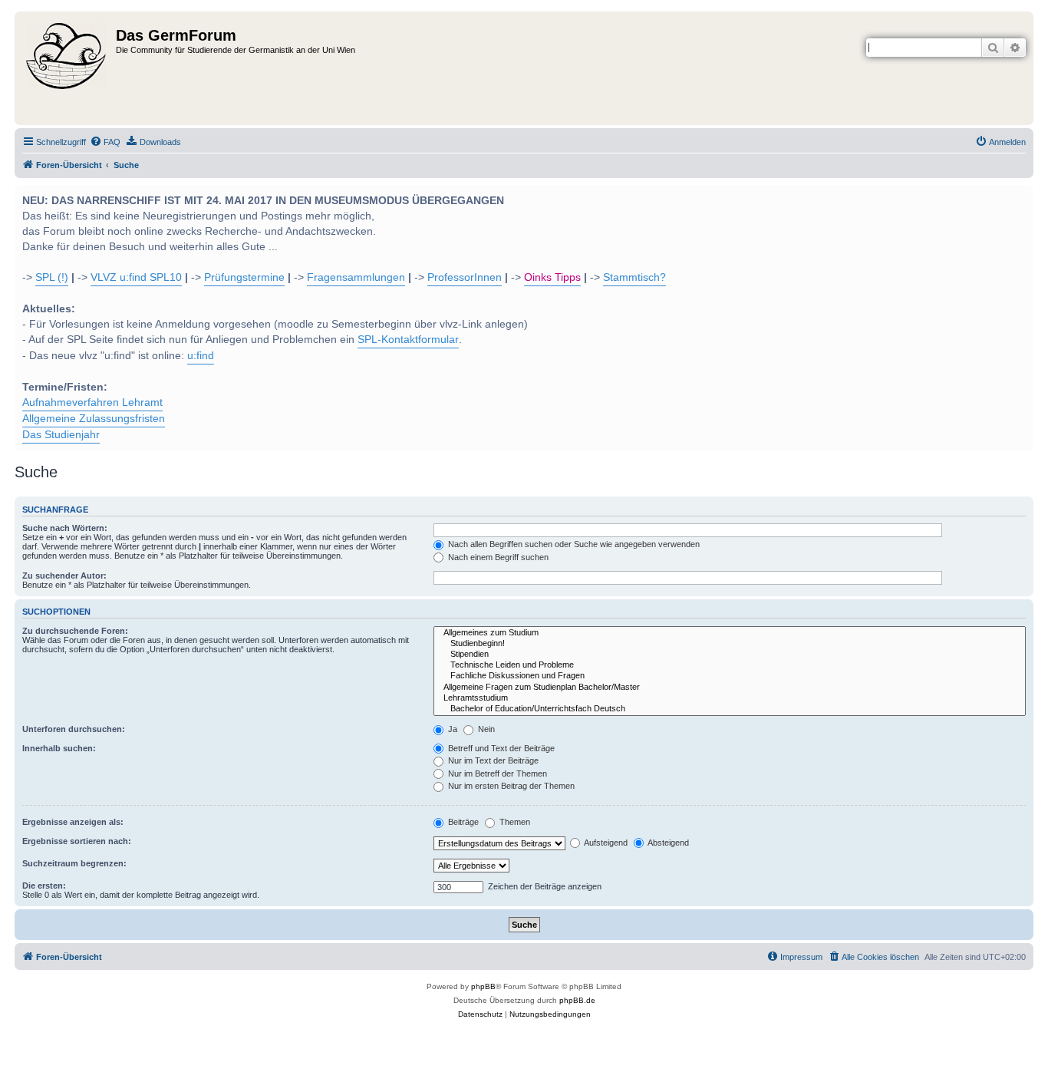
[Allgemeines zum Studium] (729, 633)
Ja (451, 729)
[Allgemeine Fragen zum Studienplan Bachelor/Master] (729, 687)
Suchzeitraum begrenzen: (74, 863)
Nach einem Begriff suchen (497, 557)
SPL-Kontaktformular (408, 339)
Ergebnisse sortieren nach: (76, 841)
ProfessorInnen (464, 277)
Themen (513, 821)
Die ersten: (44, 885)
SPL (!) (51, 277)
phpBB (483, 986)
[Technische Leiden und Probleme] (729, 665)
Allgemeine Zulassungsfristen (93, 418)
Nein (485, 729)
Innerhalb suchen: (59, 748)
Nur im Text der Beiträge (492, 760)
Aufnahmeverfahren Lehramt (92, 402)
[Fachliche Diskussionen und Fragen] (729, 676)
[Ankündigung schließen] (1020, 195)
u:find (200, 355)
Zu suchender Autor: (64, 575)
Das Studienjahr (61, 434)
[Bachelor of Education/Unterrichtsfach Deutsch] (729, 709)
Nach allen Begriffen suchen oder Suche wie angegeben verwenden (573, 544)
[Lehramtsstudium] (729, 698)
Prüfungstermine (244, 277)
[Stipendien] (729, 654)
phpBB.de (577, 1000)
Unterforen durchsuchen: (73, 729)
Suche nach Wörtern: (64, 528)
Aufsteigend (605, 842)
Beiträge (462, 821)
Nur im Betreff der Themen (496, 773)
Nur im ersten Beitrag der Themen (510, 785)
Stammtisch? (634, 277)
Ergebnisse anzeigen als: (73, 821)
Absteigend (667, 842)
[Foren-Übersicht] (67, 68)
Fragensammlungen (356, 277)
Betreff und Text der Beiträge (500, 748)
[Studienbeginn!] (729, 643)
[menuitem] (105, 142)
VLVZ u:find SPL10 (136, 277)
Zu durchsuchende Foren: (75, 630)
